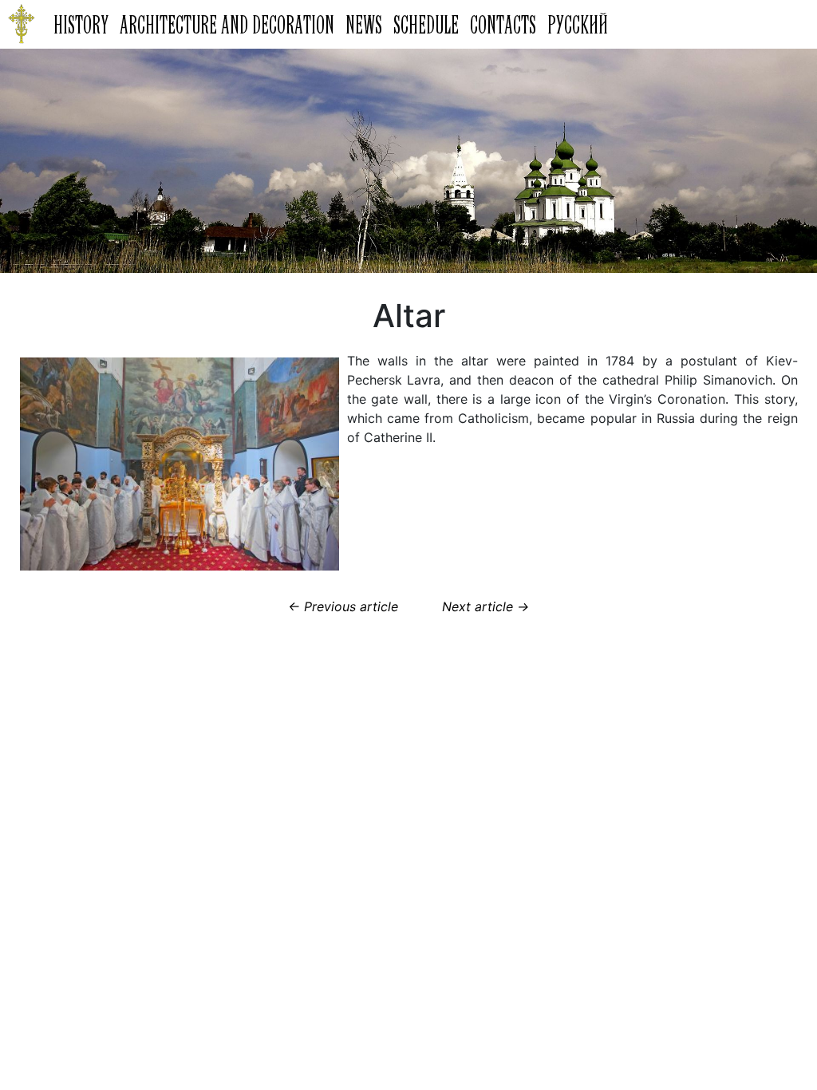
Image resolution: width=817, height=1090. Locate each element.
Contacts (503, 24)
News (363, 24)
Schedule (426, 24)
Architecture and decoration (227, 24)
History (81, 24)
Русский (577, 24)
